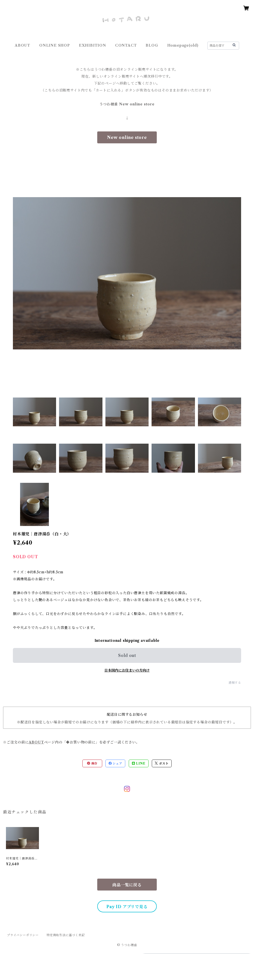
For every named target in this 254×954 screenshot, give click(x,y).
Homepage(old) (182, 45)
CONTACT (126, 45)
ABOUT (22, 45)
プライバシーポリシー (23, 935)
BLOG (152, 45)
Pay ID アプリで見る (126, 906)
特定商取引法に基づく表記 (66, 935)
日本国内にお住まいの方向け (127, 670)
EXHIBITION (92, 45)
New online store (127, 137)
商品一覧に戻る (127, 884)
